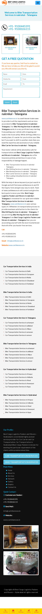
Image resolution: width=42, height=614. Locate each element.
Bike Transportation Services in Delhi (18, 297)
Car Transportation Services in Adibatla (19, 377)
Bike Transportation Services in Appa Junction (18, 413)
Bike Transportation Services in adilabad (19, 351)
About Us (11, 473)
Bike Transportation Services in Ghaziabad (20, 306)
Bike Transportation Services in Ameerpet (20, 409)
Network (11, 479)
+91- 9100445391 (19, 26)
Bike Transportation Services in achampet (19, 348)
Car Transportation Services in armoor (18, 335)
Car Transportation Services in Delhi (17, 271)
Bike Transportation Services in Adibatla (19, 403)
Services (11, 476)
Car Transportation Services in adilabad (19, 326)
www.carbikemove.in (9, 118)
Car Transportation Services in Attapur (18, 374)
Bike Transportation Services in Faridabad (19, 309)
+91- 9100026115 (19, 29)
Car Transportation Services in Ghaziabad (19, 281)
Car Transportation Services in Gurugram (19, 274)
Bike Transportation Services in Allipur (18, 355)
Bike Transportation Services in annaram (19, 358)
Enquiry (11, 484)
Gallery (10, 482)
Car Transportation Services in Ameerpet (19, 383)
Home (10, 470)
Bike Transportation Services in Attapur (19, 400)
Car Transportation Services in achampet (19, 323)
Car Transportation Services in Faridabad (19, 284)
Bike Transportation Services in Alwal (18, 406)
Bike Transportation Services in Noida (18, 303)
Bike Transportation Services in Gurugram (19, 300)
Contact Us (12, 487)
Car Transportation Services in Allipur (18, 329)
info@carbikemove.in (15, 241)
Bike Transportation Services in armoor (18, 361)
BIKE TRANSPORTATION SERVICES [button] (21, 462)
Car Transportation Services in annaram (19, 332)
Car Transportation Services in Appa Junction (18, 388)
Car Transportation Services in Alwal (18, 380)
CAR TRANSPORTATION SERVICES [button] (21, 456)
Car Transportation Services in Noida (18, 277)
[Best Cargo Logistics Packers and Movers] (13, 3)
